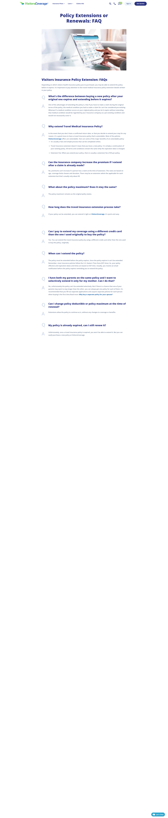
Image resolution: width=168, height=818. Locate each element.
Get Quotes (140, 4)
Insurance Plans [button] (57, 4)
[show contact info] (114, 3)
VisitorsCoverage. (98, 214)
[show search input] (110, 4)
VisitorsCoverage (54, 139)
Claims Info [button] (80, 4)
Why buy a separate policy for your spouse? (96, 294)
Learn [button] (70, 4)
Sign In (128, 4)
